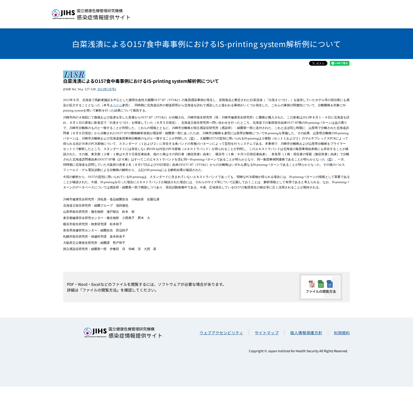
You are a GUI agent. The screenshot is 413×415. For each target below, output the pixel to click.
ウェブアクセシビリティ (221, 332)
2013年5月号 (106, 89)
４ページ (116, 105)
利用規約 (342, 332)
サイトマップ (267, 332)
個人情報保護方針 (306, 332)
